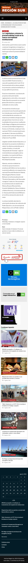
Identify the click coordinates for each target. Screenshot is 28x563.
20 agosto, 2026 (7, 435)
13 (14, 486)
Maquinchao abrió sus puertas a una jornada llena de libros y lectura (13, 511)
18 (7, 490)
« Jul (13, 500)
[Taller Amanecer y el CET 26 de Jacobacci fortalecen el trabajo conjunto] (14, 393)
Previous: (13, 222)
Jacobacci (5, 400)
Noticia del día (6, 345)
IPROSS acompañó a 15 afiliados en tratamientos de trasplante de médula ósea (13, 503)
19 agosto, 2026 (7, 462)
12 (10, 486)
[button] (2, 18)
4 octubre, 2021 (7, 42)
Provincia (13, 454)
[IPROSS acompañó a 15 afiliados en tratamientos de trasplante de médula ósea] (14, 338)
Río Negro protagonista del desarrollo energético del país (11, 532)
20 (14, 490)
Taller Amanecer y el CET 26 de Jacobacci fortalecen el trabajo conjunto (12, 518)
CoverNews (13, 560)
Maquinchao (5, 372)
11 (7, 486)
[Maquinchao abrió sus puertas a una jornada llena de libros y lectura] (14, 366)
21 (17, 490)
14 (17, 486)
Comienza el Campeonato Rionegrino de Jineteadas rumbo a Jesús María (12, 525)
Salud (12, 345)
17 (3, 490)
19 (10, 490)
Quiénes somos (6, 542)
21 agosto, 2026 (7, 353)
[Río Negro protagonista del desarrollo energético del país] (14, 448)
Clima (3, 547)
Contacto (4, 544)
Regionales (5, 31)
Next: (13, 230)
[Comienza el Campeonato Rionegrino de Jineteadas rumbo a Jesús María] (14, 421)
